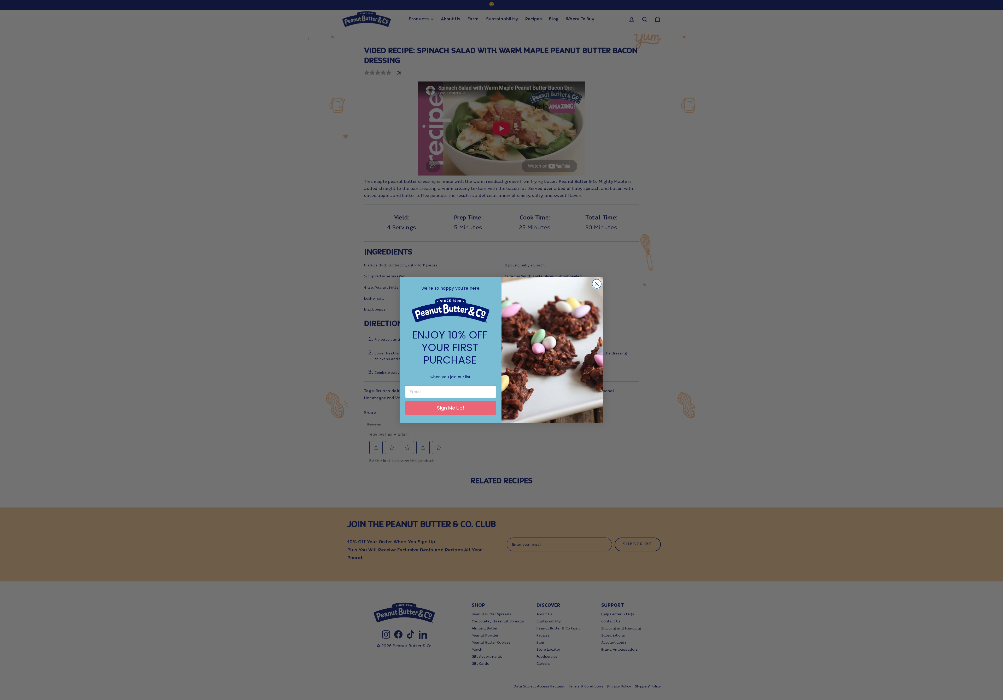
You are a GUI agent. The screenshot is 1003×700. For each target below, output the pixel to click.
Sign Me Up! (450, 408)
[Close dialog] (596, 283)
